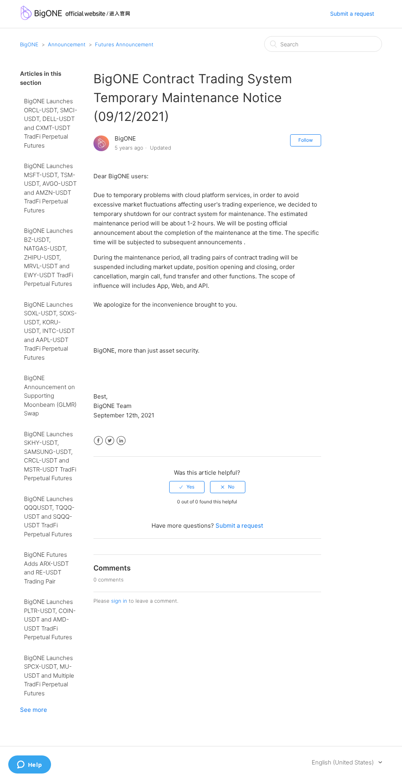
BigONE (29, 44)
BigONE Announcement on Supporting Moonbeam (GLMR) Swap (50, 395)
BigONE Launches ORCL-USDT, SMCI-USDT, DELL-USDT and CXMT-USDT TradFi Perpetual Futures (50, 123)
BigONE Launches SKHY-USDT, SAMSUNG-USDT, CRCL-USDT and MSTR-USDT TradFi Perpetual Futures (50, 456)
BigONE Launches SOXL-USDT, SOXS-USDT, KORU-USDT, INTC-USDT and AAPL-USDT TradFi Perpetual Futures (50, 331)
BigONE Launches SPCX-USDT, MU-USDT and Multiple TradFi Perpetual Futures (49, 675)
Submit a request (352, 13)
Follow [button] (305, 140)
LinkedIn (121, 441)
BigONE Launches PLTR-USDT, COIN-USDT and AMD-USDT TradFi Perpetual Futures (50, 619)
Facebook (98, 441)
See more (33, 709)
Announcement (67, 44)
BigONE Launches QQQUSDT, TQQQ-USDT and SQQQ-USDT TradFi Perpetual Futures (49, 516)
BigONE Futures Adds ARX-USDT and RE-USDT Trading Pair (46, 568)
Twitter (110, 441)
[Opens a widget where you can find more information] (29, 765)
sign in (119, 601)
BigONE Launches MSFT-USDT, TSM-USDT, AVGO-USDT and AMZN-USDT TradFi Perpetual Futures (50, 188)
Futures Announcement (124, 44)
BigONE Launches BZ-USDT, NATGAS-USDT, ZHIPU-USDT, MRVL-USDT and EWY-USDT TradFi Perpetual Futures (48, 257)
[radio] (187, 487)
